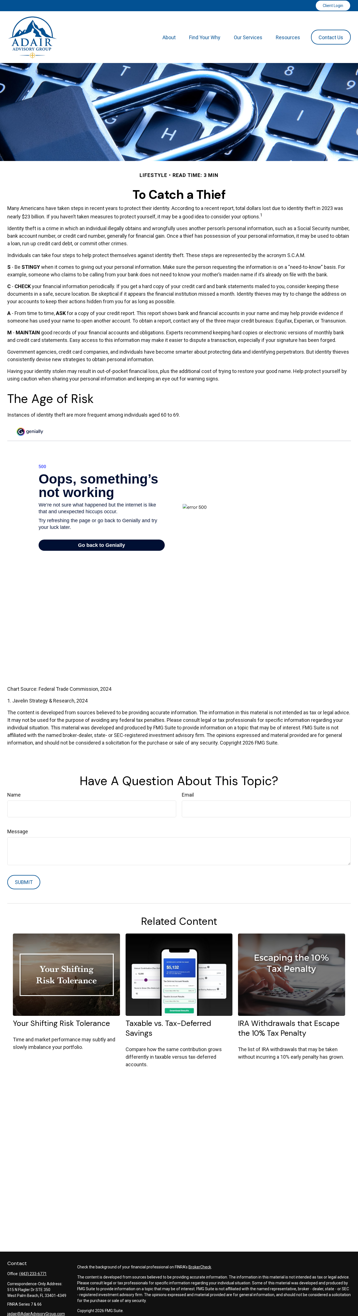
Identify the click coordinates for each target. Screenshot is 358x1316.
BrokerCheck (200, 1267)
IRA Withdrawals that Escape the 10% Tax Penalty (289, 1028)
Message (17, 831)
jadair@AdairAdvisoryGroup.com (36, 1314)
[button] (169, 37)
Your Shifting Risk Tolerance (61, 1023)
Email (188, 795)
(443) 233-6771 (33, 1273)
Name (14, 795)
